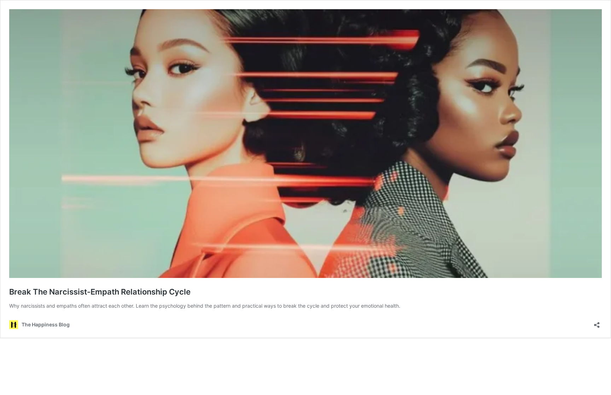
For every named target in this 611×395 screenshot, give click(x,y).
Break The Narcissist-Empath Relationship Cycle (100, 291)
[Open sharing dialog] (597, 322)
